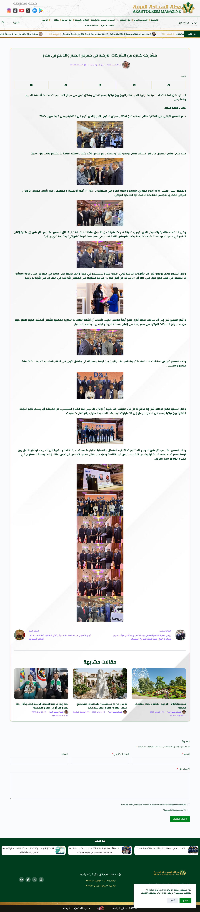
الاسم (186, 754)
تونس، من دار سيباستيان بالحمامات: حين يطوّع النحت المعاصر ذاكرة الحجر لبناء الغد (102, 705)
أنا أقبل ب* (174, 810)
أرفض (172, 900)
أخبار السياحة (125, 20)
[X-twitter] (34, 879)
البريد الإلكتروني (120, 754)
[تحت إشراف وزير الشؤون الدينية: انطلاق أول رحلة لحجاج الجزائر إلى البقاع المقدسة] (41, 683)
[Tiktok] (28, 879)
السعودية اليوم (141, 20)
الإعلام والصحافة (82, 20)
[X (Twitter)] (134, 85)
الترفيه (45, 20)
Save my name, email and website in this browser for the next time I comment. (153, 804)
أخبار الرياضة (67, 20)
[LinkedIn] (100, 85)
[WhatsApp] (65, 85)
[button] (3, 22)
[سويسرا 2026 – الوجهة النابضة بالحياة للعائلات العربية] (159, 683)
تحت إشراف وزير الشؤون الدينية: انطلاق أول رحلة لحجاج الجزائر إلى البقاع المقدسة (42, 705)
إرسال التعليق (180, 819)
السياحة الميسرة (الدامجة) (103, 20)
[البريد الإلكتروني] (31, 85)
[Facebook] (168, 85)
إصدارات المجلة (184, 23)
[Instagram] (41, 879)
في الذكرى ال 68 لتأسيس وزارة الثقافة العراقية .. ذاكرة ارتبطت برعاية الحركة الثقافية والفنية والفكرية (130, 34)
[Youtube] (21, 879)
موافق (185, 900)
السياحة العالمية (76, 65)
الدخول (194, 23)
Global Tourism (91, 26)
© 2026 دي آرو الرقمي (124, 908)
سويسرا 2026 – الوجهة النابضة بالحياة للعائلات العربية (160, 705)
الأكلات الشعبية (107, 26)
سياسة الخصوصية (171, 810)
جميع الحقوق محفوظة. (76, 908)
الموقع (64, 754)
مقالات (56, 20)
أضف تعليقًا (183, 769)
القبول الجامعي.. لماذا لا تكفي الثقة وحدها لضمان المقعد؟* (161, 848)
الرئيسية (154, 20)
